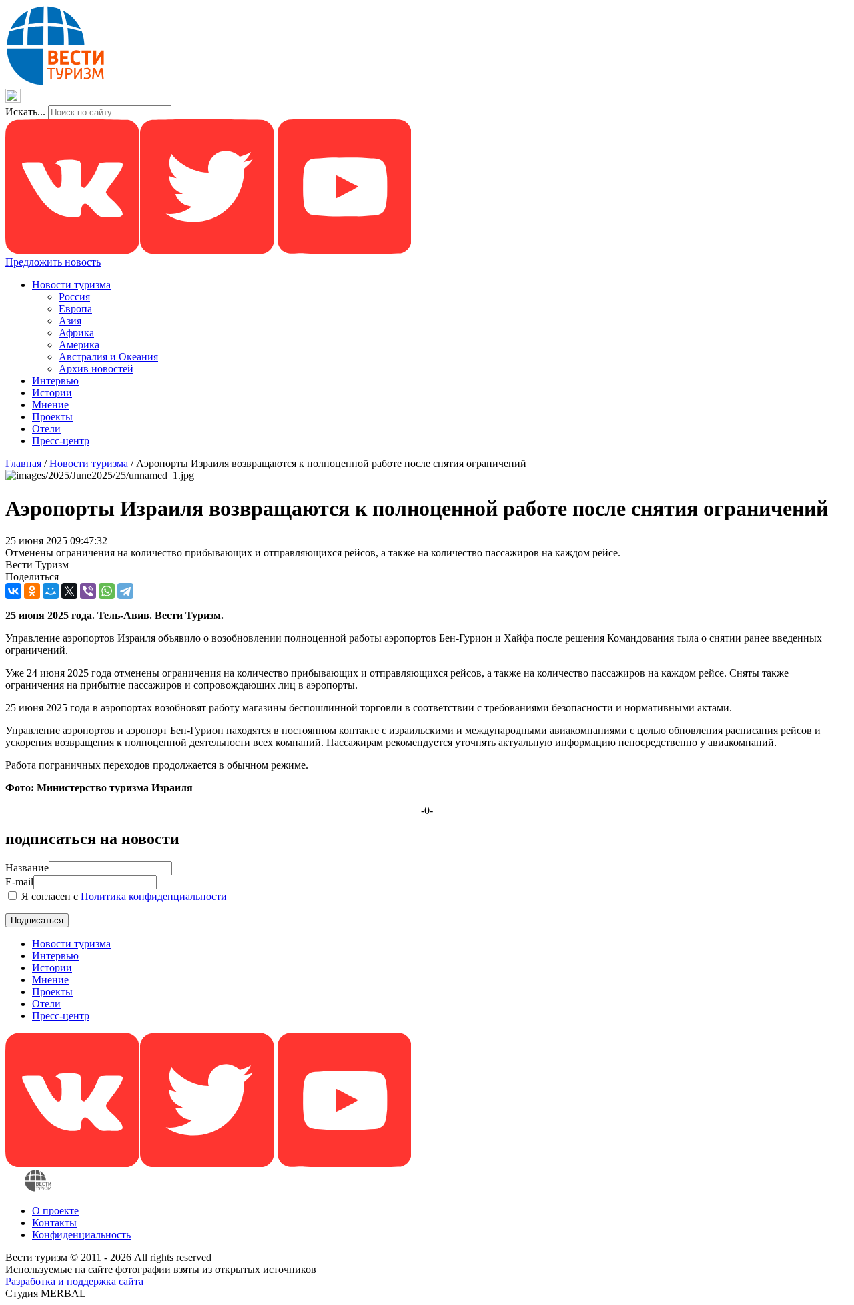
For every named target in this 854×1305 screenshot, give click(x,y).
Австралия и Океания (108, 356)
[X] (69, 591)
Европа (75, 308)
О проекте (55, 1210)
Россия (74, 296)
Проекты (52, 416)
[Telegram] (125, 591)
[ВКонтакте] (13, 591)
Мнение (50, 404)
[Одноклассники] (32, 591)
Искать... (25, 111)
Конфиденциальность (81, 1234)
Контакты (54, 1222)
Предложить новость (53, 262)
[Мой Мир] (51, 591)
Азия (70, 320)
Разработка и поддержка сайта (74, 1281)
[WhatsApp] (107, 591)
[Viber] (88, 591)
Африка (76, 332)
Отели (46, 428)
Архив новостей (96, 368)
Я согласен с (123, 896)
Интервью (55, 380)
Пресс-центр (60, 440)
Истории (52, 392)
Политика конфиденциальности (154, 896)
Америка (79, 344)
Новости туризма (71, 284)
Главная (23, 463)
